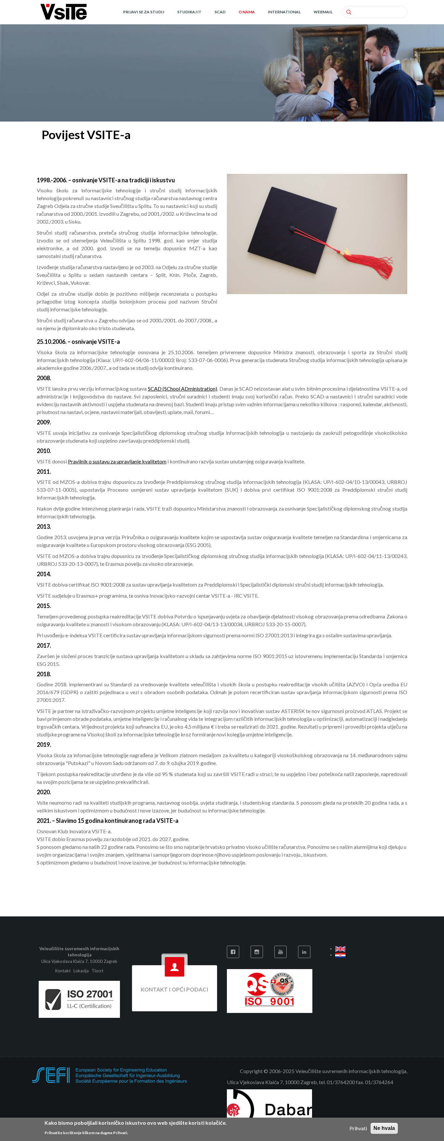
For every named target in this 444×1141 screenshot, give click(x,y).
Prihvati (358, 1128)
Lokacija (81, 970)
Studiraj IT (189, 11)
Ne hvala (384, 1128)
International (284, 11)
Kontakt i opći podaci (174, 989)
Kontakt (63, 970)
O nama (247, 11)
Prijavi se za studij (143, 11)
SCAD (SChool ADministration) (182, 388)
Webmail (323, 11)
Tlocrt (97, 970)
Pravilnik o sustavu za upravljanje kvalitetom (117, 461)
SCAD (220, 11)
